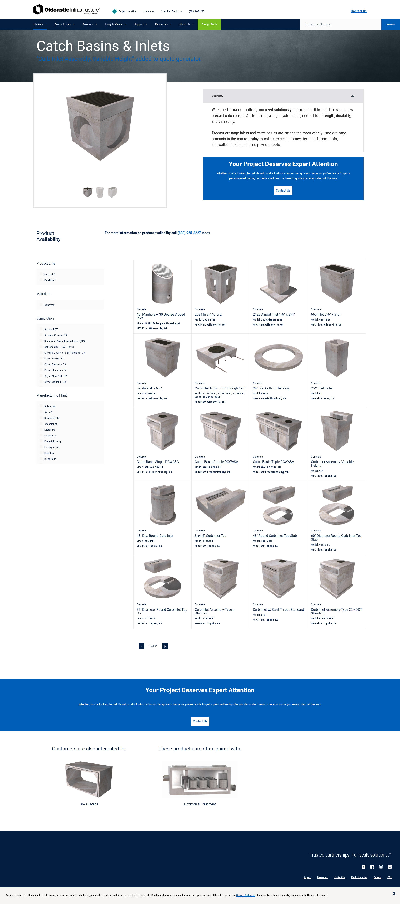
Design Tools (209, 24)
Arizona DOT (51, 329)
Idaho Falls (50, 458)
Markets (38, 24)
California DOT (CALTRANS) (59, 346)
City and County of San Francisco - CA (64, 352)
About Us (184, 24)
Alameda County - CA (55, 335)
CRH (390, 877)
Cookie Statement (245, 895)
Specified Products (171, 11)
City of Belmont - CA (55, 364)
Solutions (88, 24)
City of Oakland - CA (55, 381)
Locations (149, 11)
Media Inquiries (359, 877)
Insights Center (114, 24)
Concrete (49, 304)
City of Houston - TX (55, 370)
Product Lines (63, 24)
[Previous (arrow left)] (7, 452)
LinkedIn (390, 867)
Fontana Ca (50, 435)
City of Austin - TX (54, 358)
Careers (377, 877)
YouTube (363, 867)
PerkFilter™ (50, 280)
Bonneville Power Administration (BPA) (65, 341)
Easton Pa (49, 429)
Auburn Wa (50, 406)
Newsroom (322, 877)
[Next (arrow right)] (392, 452)
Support (139, 24)
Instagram (381, 867)
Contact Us (283, 191)
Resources (161, 24)
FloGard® (49, 274)
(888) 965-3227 (196, 11)
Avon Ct (48, 412)
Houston (49, 453)
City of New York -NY (55, 376)
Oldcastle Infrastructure (66, 9)
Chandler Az (50, 423)
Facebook (372, 867)
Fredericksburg (52, 441)
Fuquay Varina (52, 447)
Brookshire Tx (51, 418)
